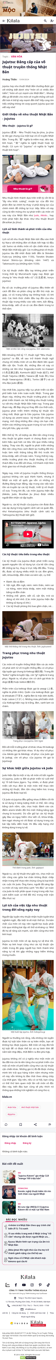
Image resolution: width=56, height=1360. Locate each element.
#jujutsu (11, 1114)
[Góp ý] (50, 1124)
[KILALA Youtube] (24, 1284)
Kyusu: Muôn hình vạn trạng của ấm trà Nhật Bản (28, 1243)
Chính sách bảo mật (38, 1313)
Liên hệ (5, 1313)
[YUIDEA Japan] (19, 1323)
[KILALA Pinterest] (40, 1284)
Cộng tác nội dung (18, 1313)
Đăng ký (27, 1143)
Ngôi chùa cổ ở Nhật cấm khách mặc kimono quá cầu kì (27, 1260)
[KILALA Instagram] (32, 1284)
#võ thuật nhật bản (30, 1107)
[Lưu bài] (20, 1124)
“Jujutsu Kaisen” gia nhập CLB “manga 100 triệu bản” (33, 1177)
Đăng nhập (10, 1143)
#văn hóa (12, 1107)
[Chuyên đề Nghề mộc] (28, 8)
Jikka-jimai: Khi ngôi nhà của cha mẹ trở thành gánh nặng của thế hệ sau (28, 1251)
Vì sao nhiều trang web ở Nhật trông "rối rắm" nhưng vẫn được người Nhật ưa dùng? (29, 1235)
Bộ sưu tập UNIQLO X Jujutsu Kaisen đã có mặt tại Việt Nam (33, 1208)
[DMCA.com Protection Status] (28, 1357)
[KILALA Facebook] (8, 1284)
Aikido (44, 215)
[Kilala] (13, 20)
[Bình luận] (6, 1124)
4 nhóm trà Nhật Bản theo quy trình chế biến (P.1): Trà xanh (29, 1227)
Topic (5, 56)
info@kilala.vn (30, 1309)
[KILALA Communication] (38, 1323)
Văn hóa (16, 56)
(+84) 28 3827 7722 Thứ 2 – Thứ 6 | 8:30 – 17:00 (30, 1305)
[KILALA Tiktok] (48, 1284)
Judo (36, 215)
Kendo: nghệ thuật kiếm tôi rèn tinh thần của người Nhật (34, 1192)
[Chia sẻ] (35, 1124)
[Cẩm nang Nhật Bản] (28, 1277)
